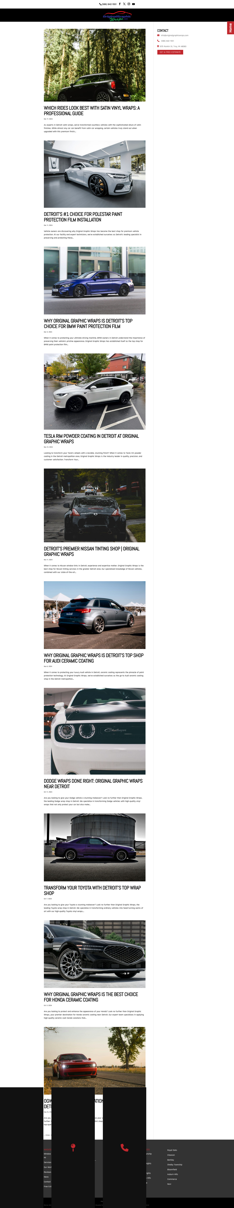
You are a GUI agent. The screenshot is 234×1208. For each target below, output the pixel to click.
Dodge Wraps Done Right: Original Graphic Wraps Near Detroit (93, 784)
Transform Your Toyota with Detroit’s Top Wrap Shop (92, 890)
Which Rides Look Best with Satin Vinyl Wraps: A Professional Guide (92, 111)
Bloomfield (172, 1169)
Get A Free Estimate (170, 52)
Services (128, 14)
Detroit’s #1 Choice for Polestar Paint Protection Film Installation (83, 217)
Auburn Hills (172, 1174)
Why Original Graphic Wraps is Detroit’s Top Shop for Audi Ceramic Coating (93, 658)
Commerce (172, 1179)
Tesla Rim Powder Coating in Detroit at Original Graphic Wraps (91, 439)
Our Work (169, 14)
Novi (169, 1184)
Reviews (156, 14)
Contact (183, 14)
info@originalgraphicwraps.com (174, 35)
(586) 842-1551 (167, 41)
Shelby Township (174, 1164)
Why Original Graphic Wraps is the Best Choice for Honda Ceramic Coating (91, 997)
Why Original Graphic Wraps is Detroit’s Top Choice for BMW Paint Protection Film (88, 323)
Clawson (171, 1155)
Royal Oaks (172, 1150)
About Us (143, 14)
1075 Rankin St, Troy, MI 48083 (172, 46)
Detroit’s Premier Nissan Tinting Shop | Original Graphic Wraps (91, 551)
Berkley (170, 1159)
